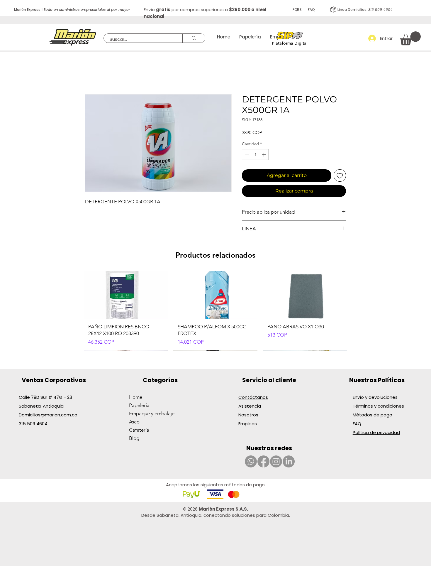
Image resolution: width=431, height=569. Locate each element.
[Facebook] (263, 461)
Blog (134, 438)
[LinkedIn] (289, 461)
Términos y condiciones (378, 406)
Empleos (247, 424)
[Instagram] (276, 461)
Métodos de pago (373, 415)
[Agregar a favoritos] (340, 175)
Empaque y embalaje (151, 413)
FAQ (311, 9)
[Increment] (264, 154)
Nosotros (248, 415)
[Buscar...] (193, 38)
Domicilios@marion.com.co (48, 415)
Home (135, 397)
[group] (215, 311)
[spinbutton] (255, 154)
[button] (410, 38)
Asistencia (249, 406)
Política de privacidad (376, 432)
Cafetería (139, 430)
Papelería (139, 405)
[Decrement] (246, 154)
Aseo (134, 422)
